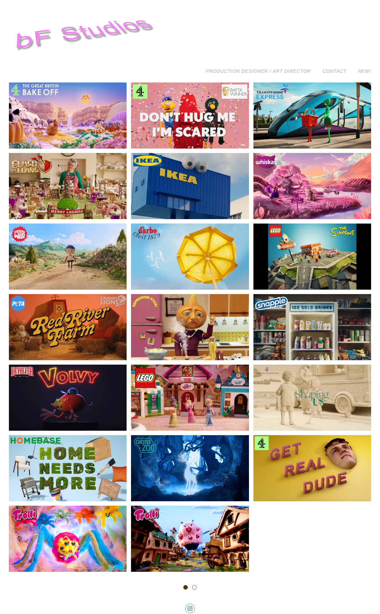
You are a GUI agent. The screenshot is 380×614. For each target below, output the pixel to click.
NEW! (364, 71)
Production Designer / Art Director (258, 71)
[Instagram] (190, 608)
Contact (334, 71)
